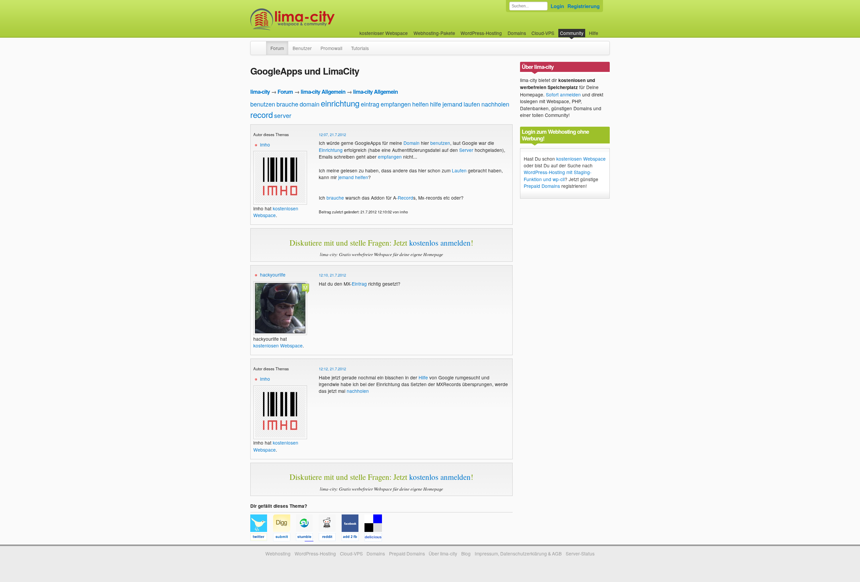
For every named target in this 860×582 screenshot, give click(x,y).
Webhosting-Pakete (434, 33)
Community (572, 33)
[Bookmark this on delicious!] (375, 538)
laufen (472, 103)
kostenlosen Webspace (278, 345)
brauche (287, 103)
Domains (517, 33)
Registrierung (583, 6)
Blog (466, 553)
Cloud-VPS (542, 33)
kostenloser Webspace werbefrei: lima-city (317, 19)
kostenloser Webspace (383, 33)
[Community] (261, 44)
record (261, 114)
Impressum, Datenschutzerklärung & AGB (518, 553)
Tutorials (360, 48)
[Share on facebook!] (353, 538)
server (282, 115)
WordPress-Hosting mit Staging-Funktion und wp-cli (558, 175)
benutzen (262, 103)
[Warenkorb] (603, 30)
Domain (411, 142)
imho (265, 144)
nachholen (495, 103)
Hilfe (593, 33)
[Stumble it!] (307, 538)
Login (557, 6)
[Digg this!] (284, 538)
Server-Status (580, 553)
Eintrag (359, 283)
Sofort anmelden (563, 94)
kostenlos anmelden (440, 243)
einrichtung (340, 103)
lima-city (260, 91)
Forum (277, 48)
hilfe (435, 103)
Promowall (331, 48)
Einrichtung (331, 150)
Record (405, 197)
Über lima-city (443, 553)
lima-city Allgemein (323, 91)
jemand (452, 103)
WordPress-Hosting (481, 33)
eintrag (370, 103)
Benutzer (302, 48)
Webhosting (278, 553)
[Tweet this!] (261, 538)
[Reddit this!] (330, 538)
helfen (420, 103)
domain (309, 103)
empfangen (396, 103)
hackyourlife (273, 274)
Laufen (459, 170)
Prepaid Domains (542, 185)
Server (466, 150)
